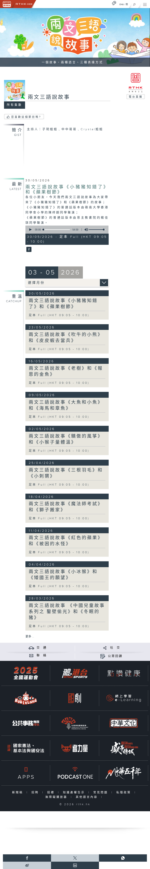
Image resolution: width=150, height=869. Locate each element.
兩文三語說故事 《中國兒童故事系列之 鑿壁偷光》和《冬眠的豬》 (67, 611)
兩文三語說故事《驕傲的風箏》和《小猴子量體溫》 (66, 439)
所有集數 (14, 105)
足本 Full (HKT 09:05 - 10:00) (59, 315)
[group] (85, 229)
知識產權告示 (75, 792)
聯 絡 (42, 655)
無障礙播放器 (57, 797)
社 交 (115, 648)
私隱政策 (124, 792)
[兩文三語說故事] (28, 250)
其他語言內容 (87, 797)
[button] (30, 229)
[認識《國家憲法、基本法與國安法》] (26, 748)
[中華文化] (124, 723)
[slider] (97, 229)
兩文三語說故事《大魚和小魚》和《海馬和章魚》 (66, 405)
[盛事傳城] (124, 748)
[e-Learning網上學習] (124, 698)
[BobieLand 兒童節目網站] (26, 698)
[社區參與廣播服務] (75, 723)
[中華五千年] (124, 773)
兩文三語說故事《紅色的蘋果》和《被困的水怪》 (66, 540)
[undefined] (114, 3)
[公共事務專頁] (26, 723)
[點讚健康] (124, 673)
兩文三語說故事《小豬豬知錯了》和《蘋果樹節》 (63, 303)
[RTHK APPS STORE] (26, 773)
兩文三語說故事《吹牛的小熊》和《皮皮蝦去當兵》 (66, 337)
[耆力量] (75, 748)
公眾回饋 (115, 656)
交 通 (42, 648)
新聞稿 (18, 792)
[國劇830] (75, 698)
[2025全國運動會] (26, 673)
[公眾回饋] (103, 656)
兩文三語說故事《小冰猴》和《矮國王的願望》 (63, 574)
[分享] (105, 647)
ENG (121, 4)
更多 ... (29, 636)
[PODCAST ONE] (75, 773)
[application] (66, 230)
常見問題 (101, 792)
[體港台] (75, 673)
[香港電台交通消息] (31, 647)
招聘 (35, 792)
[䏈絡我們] (31, 655)
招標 (51, 792)
